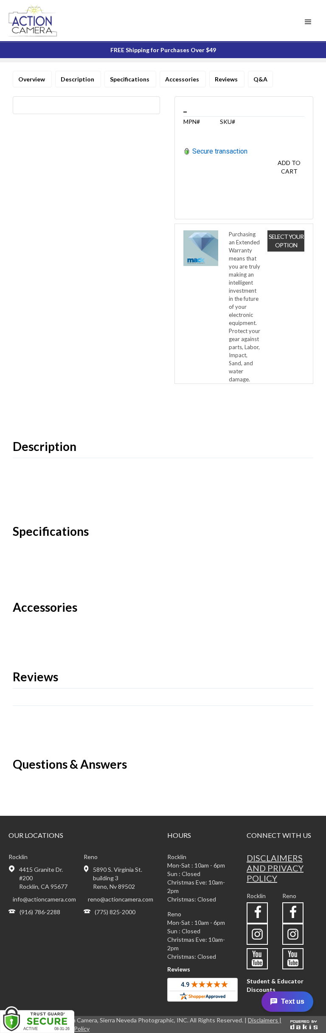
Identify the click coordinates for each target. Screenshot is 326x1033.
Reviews (227, 79)
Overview (32, 79)
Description (78, 79)
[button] (308, 22)
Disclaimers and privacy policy (275, 868)
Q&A (260, 79)
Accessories (182, 79)
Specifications (130, 79)
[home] (44, 20)
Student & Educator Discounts (275, 985)
